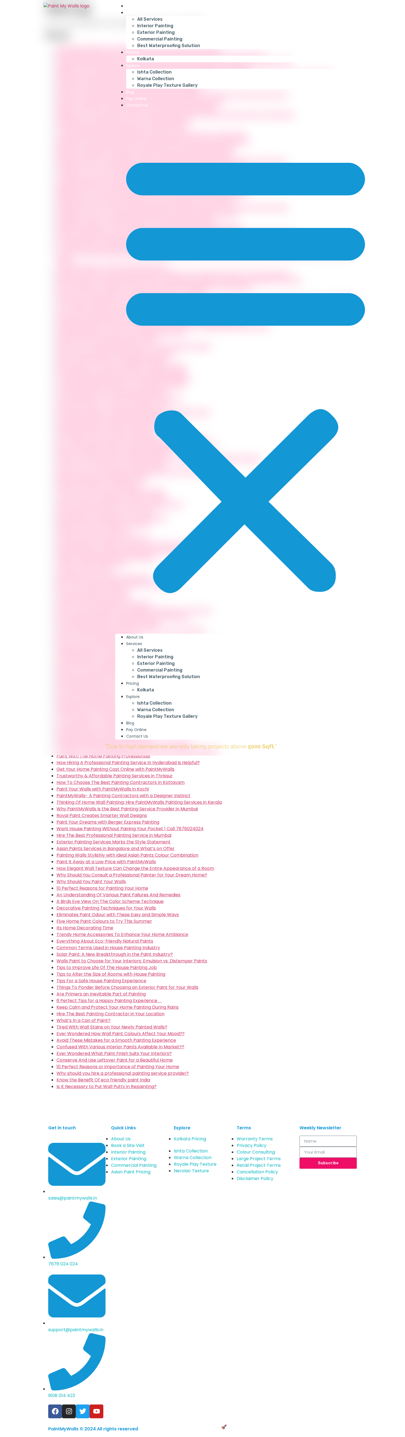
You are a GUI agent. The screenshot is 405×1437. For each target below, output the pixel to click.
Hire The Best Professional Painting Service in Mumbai (113, 835)
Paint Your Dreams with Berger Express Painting (107, 822)
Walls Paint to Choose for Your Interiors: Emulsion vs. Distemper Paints (131, 961)
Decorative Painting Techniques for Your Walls (106, 908)
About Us (134, 6)
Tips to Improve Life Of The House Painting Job (106, 967)
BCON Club (240, 1427)
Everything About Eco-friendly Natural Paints (104, 941)
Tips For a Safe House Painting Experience (101, 981)
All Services (150, 19)
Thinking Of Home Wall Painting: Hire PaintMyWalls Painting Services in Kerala (139, 802)
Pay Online (136, 98)
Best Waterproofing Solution (168, 45)
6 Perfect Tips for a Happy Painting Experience (109, 1000)
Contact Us (137, 105)
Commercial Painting (159, 39)
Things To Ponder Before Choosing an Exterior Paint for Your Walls (127, 987)
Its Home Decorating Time (84, 928)
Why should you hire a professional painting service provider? (122, 1073)
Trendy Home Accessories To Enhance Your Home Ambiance (122, 934)
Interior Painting (155, 25)
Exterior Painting (156, 32)
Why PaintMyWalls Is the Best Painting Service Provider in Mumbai (127, 809)
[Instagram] (69, 1411)
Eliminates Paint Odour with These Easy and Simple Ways (117, 914)
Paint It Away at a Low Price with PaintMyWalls (106, 862)
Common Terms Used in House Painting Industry (108, 948)
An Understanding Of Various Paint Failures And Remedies (118, 895)
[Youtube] (96, 1411)
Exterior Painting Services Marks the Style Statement (113, 842)
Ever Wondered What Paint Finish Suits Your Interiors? (114, 1053)
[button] (245, 371)
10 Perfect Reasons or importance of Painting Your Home (117, 1066)
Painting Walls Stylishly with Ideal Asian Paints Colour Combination (127, 855)
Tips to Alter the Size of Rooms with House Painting (110, 974)
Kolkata (145, 58)
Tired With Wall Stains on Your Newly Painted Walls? (111, 1027)
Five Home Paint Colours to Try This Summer (104, 921)
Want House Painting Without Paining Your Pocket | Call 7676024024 (130, 829)
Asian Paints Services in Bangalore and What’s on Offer (115, 848)
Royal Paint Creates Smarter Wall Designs (101, 815)
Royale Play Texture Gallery (167, 85)
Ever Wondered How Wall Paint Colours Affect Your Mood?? (120, 1033)
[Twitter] (83, 1411)
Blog (130, 92)
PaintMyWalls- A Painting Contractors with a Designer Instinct (123, 795)
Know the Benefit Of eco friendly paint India (103, 1080)
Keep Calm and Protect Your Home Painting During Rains (117, 1007)
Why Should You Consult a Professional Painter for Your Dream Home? (131, 875)
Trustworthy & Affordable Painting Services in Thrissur (114, 776)
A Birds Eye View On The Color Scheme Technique (110, 901)
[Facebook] (55, 1411)
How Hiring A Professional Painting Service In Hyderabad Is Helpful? (128, 762)
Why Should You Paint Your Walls (91, 881)
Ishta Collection (154, 72)
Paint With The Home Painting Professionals (103, 756)
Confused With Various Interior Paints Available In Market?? (120, 1047)
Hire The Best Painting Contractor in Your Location (110, 1014)
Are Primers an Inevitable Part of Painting (101, 994)
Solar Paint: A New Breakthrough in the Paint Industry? (114, 954)
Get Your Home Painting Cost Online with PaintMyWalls (115, 769)
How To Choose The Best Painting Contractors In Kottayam (120, 782)
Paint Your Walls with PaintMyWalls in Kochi (102, 789)
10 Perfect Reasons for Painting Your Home (102, 888)
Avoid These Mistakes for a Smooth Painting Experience (116, 1040)
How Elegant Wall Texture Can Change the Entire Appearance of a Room (135, 868)
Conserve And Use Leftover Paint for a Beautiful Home (114, 1060)
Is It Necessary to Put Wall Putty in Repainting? (106, 1086)
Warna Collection (155, 78)
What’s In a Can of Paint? (83, 1020)
